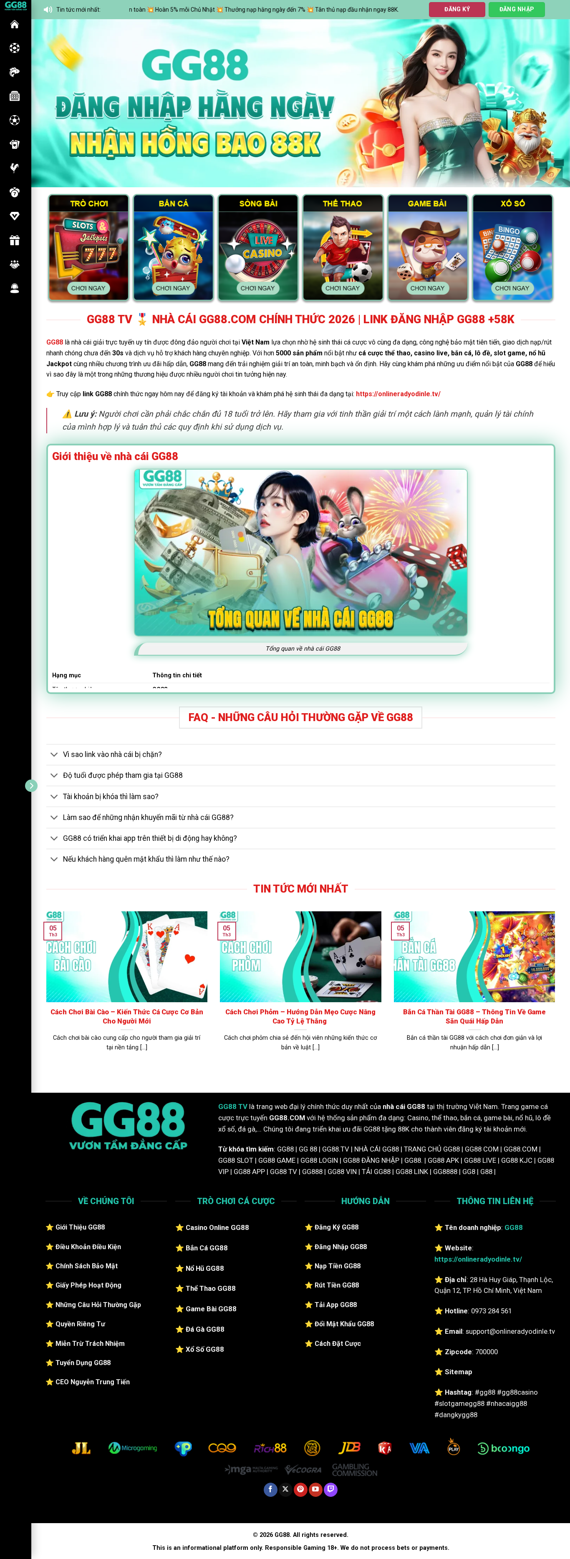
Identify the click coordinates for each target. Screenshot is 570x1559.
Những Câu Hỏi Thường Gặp (98, 1305)
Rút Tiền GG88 (337, 1285)
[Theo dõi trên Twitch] (331, 1490)
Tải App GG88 (336, 1305)
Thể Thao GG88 (211, 1288)
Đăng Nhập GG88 (341, 1247)
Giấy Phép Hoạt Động (88, 1285)
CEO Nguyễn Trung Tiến (92, 1382)
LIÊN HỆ (14, 288)
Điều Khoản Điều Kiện (88, 1247)
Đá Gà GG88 (205, 1329)
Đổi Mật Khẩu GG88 (344, 1324)
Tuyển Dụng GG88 (83, 1363)
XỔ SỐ (14, 192)
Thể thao (14, 120)
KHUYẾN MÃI (14, 240)
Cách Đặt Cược (338, 1344)
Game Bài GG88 (211, 1309)
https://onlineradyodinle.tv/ (398, 394)
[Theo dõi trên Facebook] (270, 1490)
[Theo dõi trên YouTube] (316, 1490)
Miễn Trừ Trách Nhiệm (90, 1344)
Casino (14, 48)
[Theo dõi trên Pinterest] (301, 1490)
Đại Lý (14, 264)
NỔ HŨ (14, 96)
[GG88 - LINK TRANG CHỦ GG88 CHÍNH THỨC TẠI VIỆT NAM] (15, 5)
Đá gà (14, 168)
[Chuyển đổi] (54, 755)
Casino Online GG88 (217, 1227)
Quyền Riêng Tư (80, 1324)
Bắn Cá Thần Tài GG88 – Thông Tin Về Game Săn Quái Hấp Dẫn (474, 1016)
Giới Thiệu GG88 (80, 1227)
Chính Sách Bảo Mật (86, 1266)
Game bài (14, 144)
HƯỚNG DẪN (14, 216)
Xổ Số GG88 (205, 1349)
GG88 (14, 24)
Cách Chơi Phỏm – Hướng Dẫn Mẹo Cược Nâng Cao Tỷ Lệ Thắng (300, 1016)
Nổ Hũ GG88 (205, 1268)
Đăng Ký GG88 (336, 1227)
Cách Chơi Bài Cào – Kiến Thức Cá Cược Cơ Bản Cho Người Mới (126, 1016)
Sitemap (458, 1372)
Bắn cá (14, 72)
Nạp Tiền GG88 (338, 1266)
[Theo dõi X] (286, 1490)
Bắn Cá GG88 (207, 1248)
